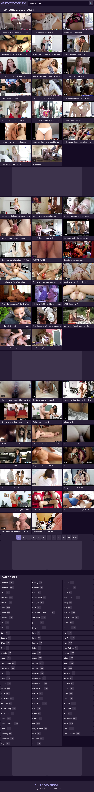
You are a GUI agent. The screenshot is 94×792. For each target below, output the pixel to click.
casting (6, 638)
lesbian (37, 663)
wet (67, 713)
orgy (36, 744)
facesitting (7, 713)
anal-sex (6, 597)
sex (68, 633)
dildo (5, 678)
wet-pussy (70, 718)
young (68, 728)
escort (5, 688)
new (36, 708)
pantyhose (70, 587)
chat (4, 648)
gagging (6, 734)
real (67, 607)
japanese (37, 623)
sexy (68, 643)
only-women (39, 728)
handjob (38, 602)
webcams (69, 708)
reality (68, 623)
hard (36, 607)
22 (59, 537)
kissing (37, 643)
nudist (36, 718)
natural (37, 698)
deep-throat (8, 663)
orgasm (37, 739)
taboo (68, 658)
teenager (69, 673)
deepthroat (8, 668)
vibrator (69, 683)
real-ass (69, 613)
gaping (37, 582)
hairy (36, 592)
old (36, 723)
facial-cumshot (9, 723)
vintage (68, 688)
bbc (5, 623)
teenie (68, 678)
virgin (68, 693)
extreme (6, 703)
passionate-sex (71, 597)
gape (5, 744)
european (7, 698)
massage (37, 673)
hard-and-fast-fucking (43, 613)
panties (68, 582)
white (68, 723)
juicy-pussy (38, 628)
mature (37, 693)
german (37, 587)
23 (64, 537)
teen (68, 668)
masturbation (40, 688)
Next (75, 537)
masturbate (38, 678)
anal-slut (6, 602)
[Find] (91, 3)
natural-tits (39, 703)
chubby (6, 653)
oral (36, 734)
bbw (4, 628)
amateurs (7, 587)
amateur (7, 582)
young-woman (71, 734)
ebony (6, 683)
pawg (68, 602)
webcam (69, 703)
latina (37, 658)
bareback (6, 618)
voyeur (68, 698)
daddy (5, 658)
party (67, 592)
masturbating (39, 683)
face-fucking (8, 708)
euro (5, 693)
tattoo (68, 663)
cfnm (5, 643)
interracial (38, 618)
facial (5, 718)
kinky (36, 638)
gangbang (7, 739)
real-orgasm (71, 618)
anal (5, 592)
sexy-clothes (70, 648)
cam (5, 633)
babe (5, 607)
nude (36, 713)
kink (36, 633)
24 (69, 537)
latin (36, 653)
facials (5, 728)
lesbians (37, 668)
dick (5, 673)
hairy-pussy (39, 597)
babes (5, 613)
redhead (69, 628)
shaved (69, 653)
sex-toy (69, 638)
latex (36, 648)
